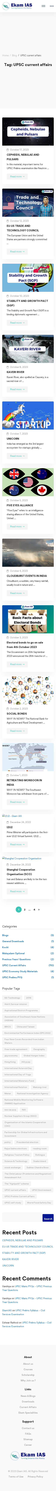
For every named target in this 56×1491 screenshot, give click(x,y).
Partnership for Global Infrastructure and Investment (25, 1134)
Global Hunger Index (34, 1055)
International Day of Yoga (17, 1074)
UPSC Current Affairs (28, 965)
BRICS (7, 1026)
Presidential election (27, 1142)
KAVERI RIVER (15, 372)
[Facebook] (22, 1466)
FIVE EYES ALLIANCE (20, 505)
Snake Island (39, 1161)
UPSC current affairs (15, 1190)
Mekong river (40, 1087)
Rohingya (40, 1154)
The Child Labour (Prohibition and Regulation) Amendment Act (27, 1175)
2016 (28, 997)
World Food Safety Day (39, 1202)
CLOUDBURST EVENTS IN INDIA (27, 575)
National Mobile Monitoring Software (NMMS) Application (23, 1101)
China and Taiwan (25, 1026)
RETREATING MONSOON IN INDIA (24, 782)
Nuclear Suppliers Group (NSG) (20, 1116)
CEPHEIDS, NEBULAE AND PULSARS (23, 157)
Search (48, 1218)
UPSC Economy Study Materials (28, 971)
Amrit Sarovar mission (15, 1004)
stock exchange (12, 1167)
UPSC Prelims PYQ (28, 977)
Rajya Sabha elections (15, 1148)
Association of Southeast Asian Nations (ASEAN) (24, 1018)
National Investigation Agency (32, 1093)
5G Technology (12, 997)
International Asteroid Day (18, 1068)
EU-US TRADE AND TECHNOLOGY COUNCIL (23, 228)
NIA (24, 1109)
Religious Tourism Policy (16, 1154)
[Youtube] (28, 1466)
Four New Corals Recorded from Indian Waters (24, 1041)
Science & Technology (15, 1161)
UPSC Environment (41, 1190)
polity (7, 1142)
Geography (39, 1049)
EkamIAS (7, 1310)
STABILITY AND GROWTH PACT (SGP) (27, 303)
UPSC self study (12, 1202)
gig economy (11, 1055)
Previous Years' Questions (28, 959)
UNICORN (13, 438)
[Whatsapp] (31, 1466)
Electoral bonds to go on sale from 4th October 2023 (25, 645)
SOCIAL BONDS (17, 713)
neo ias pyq (10, 1109)
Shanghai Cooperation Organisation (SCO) (21, 872)
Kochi (28, 947)
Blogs (28, 935)
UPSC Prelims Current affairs (19, 1196)
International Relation (15, 1087)
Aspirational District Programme (21, 1010)
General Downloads (28, 941)
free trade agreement (15, 1049)
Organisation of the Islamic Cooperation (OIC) (25, 1124)
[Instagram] (25, 1466)
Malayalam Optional (28, 953)
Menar (7, 1093)
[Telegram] (34, 1466)
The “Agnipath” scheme (16, 1183)
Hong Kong (10, 1062)
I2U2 (10, 827)
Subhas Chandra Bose (38, 1167)
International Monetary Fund (19, 1080)
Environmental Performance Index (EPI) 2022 (27, 1033)
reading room (40, 1148)
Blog (14, 55)
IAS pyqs (26, 1062)
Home (5, 55)
